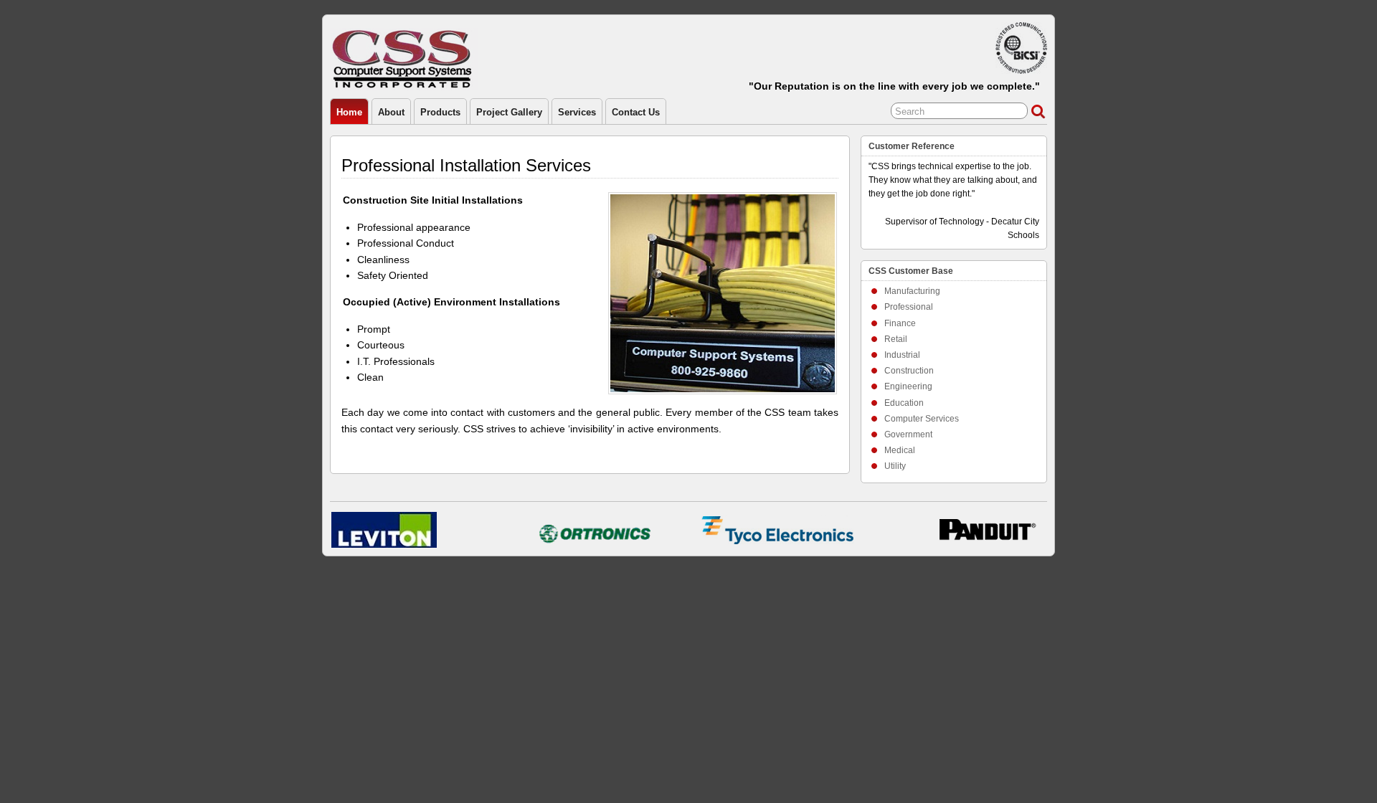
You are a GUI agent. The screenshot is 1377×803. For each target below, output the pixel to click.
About (391, 112)
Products (440, 112)
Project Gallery (509, 112)
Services (577, 112)
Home (349, 112)
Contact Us (636, 112)
